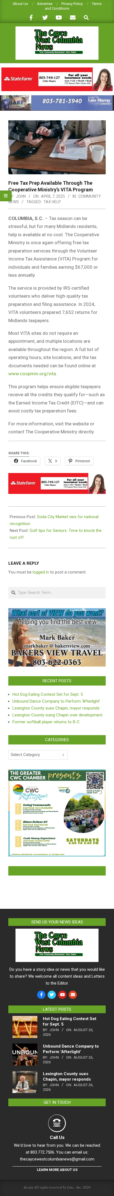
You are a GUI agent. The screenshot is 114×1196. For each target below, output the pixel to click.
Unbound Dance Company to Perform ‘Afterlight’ (56, 701)
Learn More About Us (57, 1170)
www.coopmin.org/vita (32, 373)
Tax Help (52, 202)
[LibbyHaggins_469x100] (57, 70)
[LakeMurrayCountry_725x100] (57, 98)
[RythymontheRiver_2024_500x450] (57, 772)
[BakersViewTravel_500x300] (57, 611)
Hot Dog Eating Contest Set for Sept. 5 (47, 694)
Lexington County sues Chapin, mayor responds (56, 708)
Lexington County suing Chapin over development (57, 715)
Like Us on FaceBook (57, 870)
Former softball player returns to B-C (46, 721)
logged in (41, 572)
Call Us (57, 1137)
